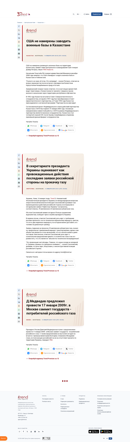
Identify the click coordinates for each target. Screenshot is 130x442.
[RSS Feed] (42, 431)
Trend (52, 198)
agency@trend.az (22, 419)
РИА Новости (48, 70)
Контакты (63, 404)
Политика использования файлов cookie (104, 412)
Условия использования (104, 399)
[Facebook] (23, 431)
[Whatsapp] (19, 431)
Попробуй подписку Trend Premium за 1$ (43, 136)
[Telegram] (35, 431)
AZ (107, 438)
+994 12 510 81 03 (22, 417)
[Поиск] (73, 14)
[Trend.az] (23, 14)
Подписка (82, 399)
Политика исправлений (67, 411)
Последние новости (48, 399)
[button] (19, 26)
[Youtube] (31, 431)
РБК (51, 340)
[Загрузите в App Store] (94, 431)
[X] (27, 431)
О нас (62, 399)
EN (104, 438)
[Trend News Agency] (23, 397)
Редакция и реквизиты (67, 401)
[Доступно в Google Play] (106, 431)
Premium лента (46, 401)
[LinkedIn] (39, 431)
